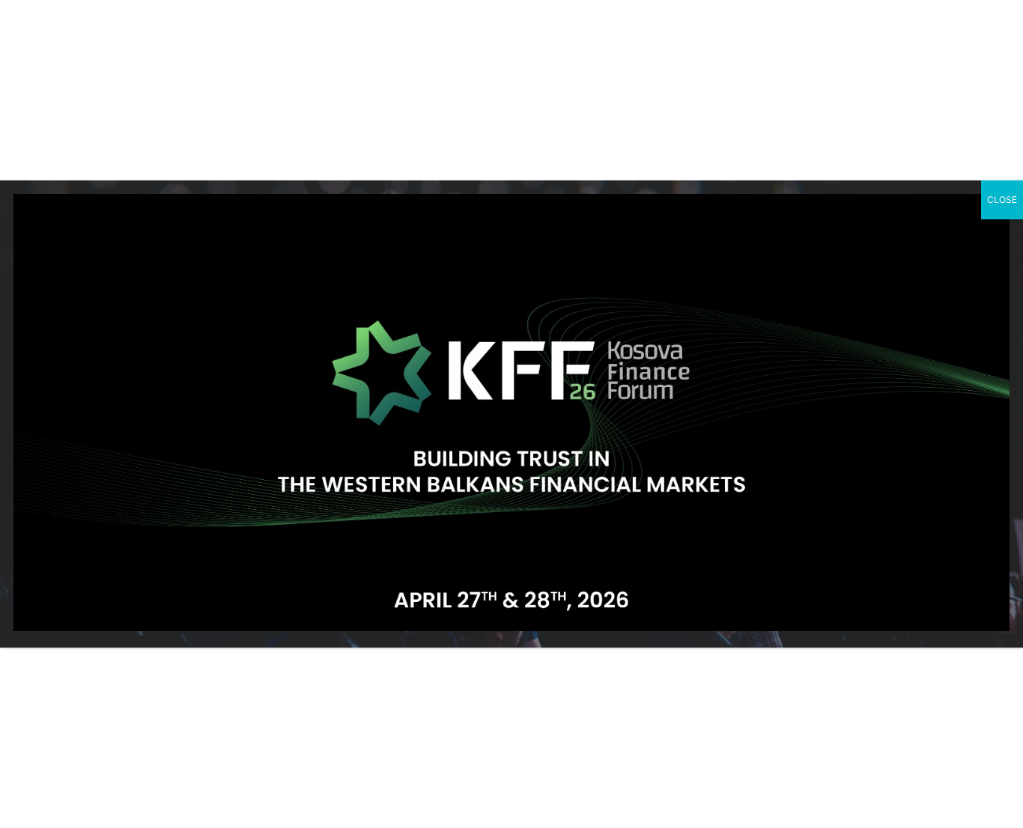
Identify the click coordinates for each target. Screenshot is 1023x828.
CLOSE (1002, 199)
